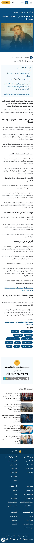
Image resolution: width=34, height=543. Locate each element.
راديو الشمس (28, 457)
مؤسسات (9, 343)
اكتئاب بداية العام (26, 331)
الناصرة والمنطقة (28, 494)
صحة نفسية (15, 13)
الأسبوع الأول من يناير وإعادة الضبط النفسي (17, 84)
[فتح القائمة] (31, 2)
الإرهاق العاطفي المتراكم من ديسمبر (18, 86)
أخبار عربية (14, 469)
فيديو (15, 480)
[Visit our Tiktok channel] (8, 539)
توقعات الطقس (12, 506)
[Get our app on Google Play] (11, 379)
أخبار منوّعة (13, 486)
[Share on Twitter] (20, 61)
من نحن (31, 516)
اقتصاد (15, 491)
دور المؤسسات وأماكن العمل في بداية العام (17, 94)
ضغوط (16, 346)
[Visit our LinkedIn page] (11, 539)
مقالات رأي (14, 476)
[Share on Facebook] (23, 61)
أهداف (17, 343)
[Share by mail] (18, 61)
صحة (22, 13)
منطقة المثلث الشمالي (26, 502)
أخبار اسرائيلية (13, 465)
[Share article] (25, 61)
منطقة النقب (29, 498)
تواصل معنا (14, 520)
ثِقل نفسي (15, 331)
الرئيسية (29, 12)
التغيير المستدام (27, 346)
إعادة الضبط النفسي (12, 339)
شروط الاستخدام (28, 528)
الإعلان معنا (13, 516)
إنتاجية (9, 346)
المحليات (30, 486)
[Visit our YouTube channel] (14, 539)
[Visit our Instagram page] (21, 539)
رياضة (15, 494)
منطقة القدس (29, 491)
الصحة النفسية (27, 343)
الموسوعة (14, 498)
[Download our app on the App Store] (23, 379)
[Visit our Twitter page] (18, 539)
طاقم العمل (29, 520)
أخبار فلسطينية (13, 461)
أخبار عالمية (14, 472)
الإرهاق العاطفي (26, 339)
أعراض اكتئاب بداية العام (22, 89)
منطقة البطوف (28, 506)
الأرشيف (14, 524)
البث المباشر (5, 2)
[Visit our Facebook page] (24, 539)
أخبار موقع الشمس (11, 457)
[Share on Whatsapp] (15, 61)
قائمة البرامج (29, 465)
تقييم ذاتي (28, 335)
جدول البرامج (29, 469)
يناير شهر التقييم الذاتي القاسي (20, 79)
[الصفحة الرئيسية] (24, 2)
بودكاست (30, 472)
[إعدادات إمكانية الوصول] (3, 540)
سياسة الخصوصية (28, 524)
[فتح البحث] (13, 2)
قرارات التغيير (17, 335)
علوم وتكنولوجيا (12, 502)
